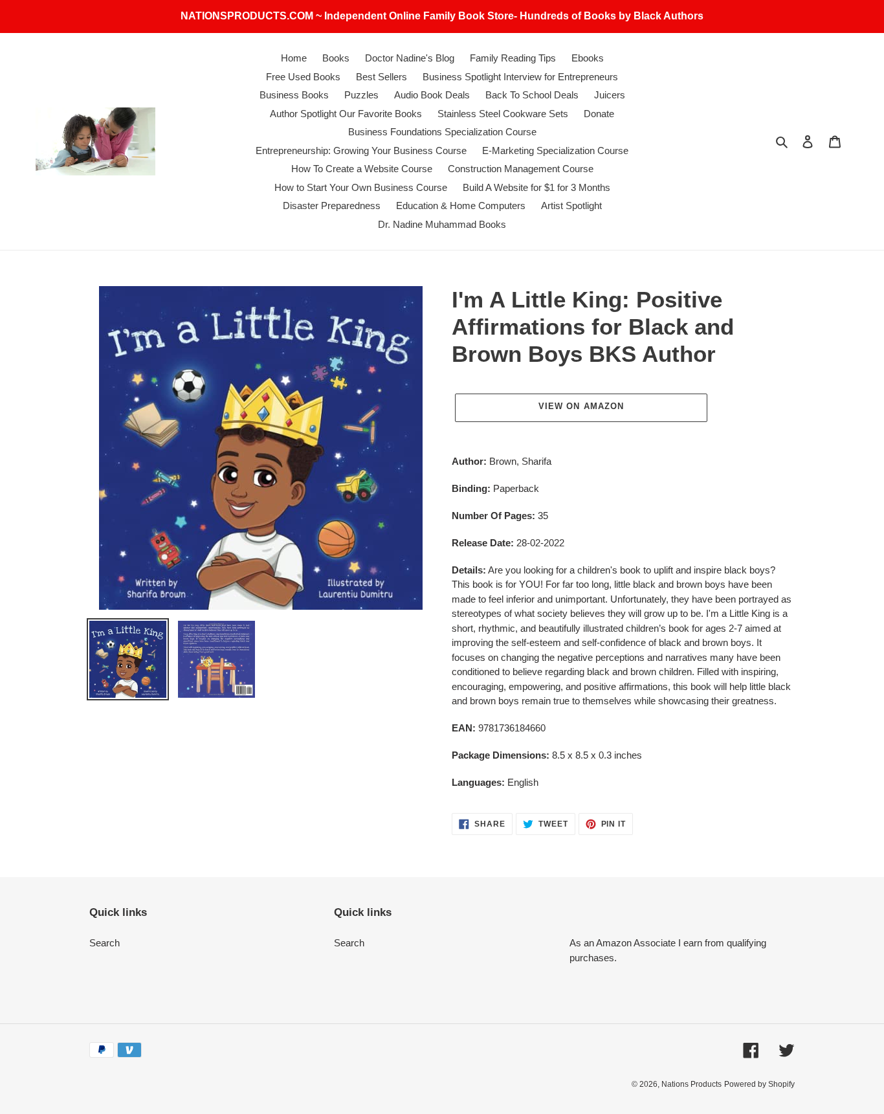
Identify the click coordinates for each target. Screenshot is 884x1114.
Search (104, 942)
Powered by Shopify (759, 1084)
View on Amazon (581, 406)
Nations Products (691, 1084)
